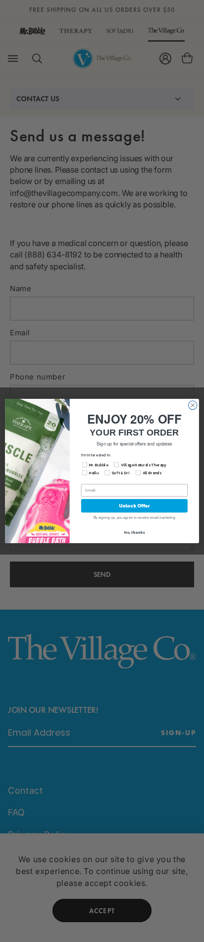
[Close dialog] (192, 405)
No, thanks (134, 532)
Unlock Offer (134, 505)
